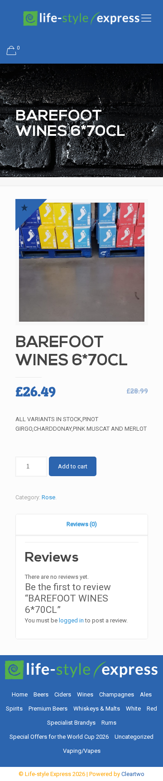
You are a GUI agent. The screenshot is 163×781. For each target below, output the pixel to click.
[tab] (82, 524)
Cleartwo (132, 774)
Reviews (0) (82, 524)
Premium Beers (48, 708)
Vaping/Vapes (82, 750)
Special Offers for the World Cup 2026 (59, 736)
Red (152, 708)
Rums (108, 722)
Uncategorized (134, 736)
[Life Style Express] (81, 18)
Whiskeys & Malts (96, 708)
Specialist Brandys (71, 722)
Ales (146, 694)
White (133, 708)
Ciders (62, 694)
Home (20, 694)
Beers (41, 694)
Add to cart (72, 466)
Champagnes (116, 694)
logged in (71, 620)
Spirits (14, 708)
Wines (85, 694)
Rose (48, 497)
